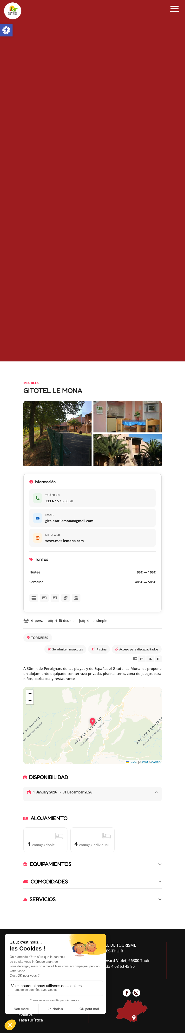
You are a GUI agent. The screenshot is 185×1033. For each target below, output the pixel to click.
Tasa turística (31, 1020)
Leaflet (133, 762)
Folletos (26, 1014)
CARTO (155, 762)
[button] (6, 30)
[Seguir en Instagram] (136, 993)
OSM (145, 762)
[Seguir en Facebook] (127, 993)
